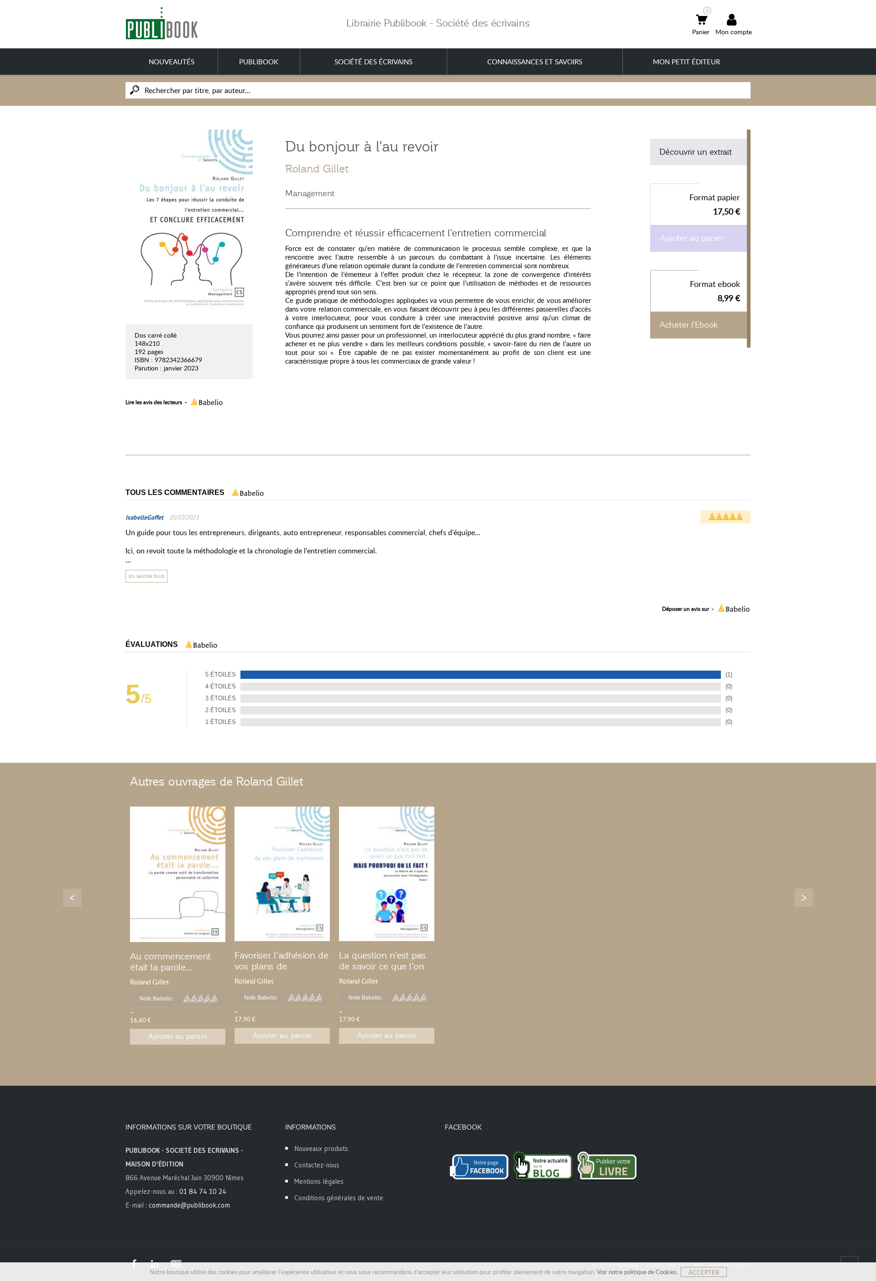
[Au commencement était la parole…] (177, 874)
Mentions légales (319, 1181)
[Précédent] (72, 898)
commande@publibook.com (189, 1205)
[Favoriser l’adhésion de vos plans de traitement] (282, 874)
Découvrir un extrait (695, 151)
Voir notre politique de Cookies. (637, 1272)
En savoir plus (146, 576)
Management (309, 193)
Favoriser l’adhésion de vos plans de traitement (281, 966)
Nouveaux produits (321, 1148)
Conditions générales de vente (338, 1197)
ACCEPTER (703, 1272)
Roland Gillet (317, 169)
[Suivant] (804, 898)
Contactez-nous (316, 1165)
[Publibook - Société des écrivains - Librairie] (161, 23)
